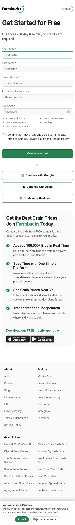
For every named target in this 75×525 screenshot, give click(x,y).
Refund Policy (60, 139)
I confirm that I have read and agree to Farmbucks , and (37, 137)
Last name (8, 63)
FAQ (6, 404)
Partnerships (12, 397)
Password (8, 105)
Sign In (66, 9)
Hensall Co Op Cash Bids (19, 444)
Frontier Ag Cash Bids (51, 451)
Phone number (10, 91)
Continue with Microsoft (40, 198)
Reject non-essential (45, 519)
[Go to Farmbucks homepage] (13, 9)
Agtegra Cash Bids (15, 490)
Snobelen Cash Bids (50, 490)
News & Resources (49, 390)
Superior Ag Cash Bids (51, 483)
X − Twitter (44, 404)
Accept (22, 519)
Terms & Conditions (16, 418)
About (7, 376)
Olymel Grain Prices (16, 451)
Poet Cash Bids (47, 476)
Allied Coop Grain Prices (19, 483)
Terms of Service (16, 139)
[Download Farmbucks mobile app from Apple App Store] (18, 338)
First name (8, 48)
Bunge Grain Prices (15, 469)
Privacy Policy (37, 139)
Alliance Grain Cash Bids (52, 444)
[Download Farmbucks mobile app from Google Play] (42, 338)
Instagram (44, 411)
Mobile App (45, 376)
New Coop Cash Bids (50, 469)
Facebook (44, 418)
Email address (10, 77)
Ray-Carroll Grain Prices (18, 476)
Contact (8, 383)
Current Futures (47, 383)
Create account (37, 153)
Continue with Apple (40, 186)
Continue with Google (39, 175)
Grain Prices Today (49, 397)
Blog (7, 390)
